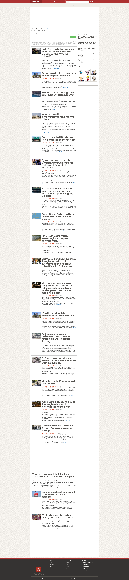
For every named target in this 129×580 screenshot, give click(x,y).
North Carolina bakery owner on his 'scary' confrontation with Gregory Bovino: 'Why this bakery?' (58, 52)
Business (34, 5)
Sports (86, 5)
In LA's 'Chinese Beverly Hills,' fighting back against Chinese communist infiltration (87, 54)
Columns (68, 566)
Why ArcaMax (86, 566)
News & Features (52, 59)
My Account (85, 564)
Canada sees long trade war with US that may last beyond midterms (59, 494)
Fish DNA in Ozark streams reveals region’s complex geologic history (55, 238)
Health (52, 5)
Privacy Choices (94, 578)
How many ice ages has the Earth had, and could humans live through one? (87, 43)
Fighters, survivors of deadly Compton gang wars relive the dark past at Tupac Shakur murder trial (57, 163)
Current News (44, 59)
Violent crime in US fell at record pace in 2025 (58, 382)
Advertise (69, 578)
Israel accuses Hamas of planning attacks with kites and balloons (58, 116)
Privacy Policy (74, 578)
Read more (56, 68)
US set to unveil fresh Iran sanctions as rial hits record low (58, 314)
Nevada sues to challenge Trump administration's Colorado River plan (59, 95)
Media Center (86, 568)
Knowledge (71, 5)
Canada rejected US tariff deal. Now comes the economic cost (58, 138)
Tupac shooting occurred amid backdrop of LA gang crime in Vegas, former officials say (87, 37)
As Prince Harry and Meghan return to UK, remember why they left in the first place (59, 360)
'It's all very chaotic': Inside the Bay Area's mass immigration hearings (57, 428)
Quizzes (68, 568)
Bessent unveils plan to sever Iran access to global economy (59, 74)
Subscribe (73, 37)
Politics (79, 5)
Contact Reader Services (88, 562)
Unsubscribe (87, 578)
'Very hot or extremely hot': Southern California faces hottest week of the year (53, 475)
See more (95, 84)
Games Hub (94, 5)
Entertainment (43, 5)
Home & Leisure (61, 5)
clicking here (62, 44)
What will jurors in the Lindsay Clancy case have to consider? (58, 516)
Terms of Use (81, 578)
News (67, 562)
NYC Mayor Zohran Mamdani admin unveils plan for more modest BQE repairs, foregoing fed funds (57, 192)
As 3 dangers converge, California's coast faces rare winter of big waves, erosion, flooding (56, 337)
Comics (67, 564)
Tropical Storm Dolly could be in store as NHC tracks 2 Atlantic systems (58, 216)
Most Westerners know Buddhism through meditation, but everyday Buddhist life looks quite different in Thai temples (59, 262)
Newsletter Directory (87, 570)
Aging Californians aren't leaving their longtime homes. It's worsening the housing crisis (58, 404)
